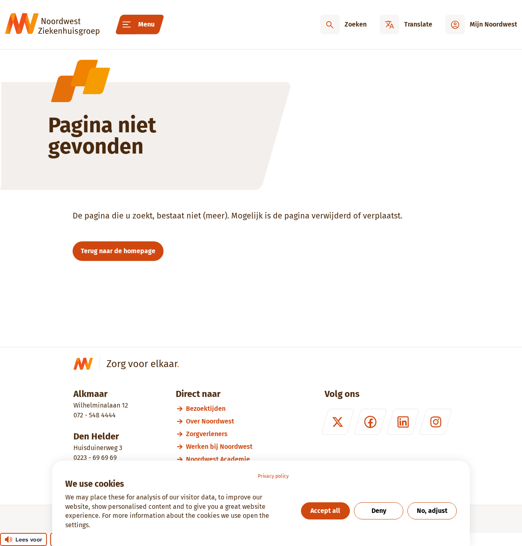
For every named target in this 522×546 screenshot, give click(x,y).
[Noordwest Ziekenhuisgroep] (52, 24)
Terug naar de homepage (118, 251)
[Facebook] (370, 422)
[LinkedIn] (403, 422)
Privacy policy (273, 476)
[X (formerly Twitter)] (337, 422)
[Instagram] (435, 422)
